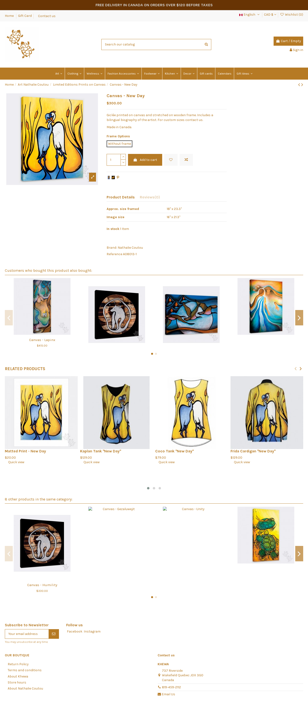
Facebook (74, 631)
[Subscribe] (54, 634)
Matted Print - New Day (25, 451)
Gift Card (25, 16)
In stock (113, 229)
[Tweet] (113, 178)
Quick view (14, 462)
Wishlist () (293, 15)
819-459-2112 (171, 687)
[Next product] (302, 85)
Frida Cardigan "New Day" (253, 451)
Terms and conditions (25, 670)
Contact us (47, 16)
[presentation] (295, 368)
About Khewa (18, 676)
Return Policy (18, 664)
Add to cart (148, 160)
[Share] (109, 178)
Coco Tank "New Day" (174, 451)
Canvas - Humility (42, 585)
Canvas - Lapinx (42, 340)
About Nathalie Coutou (25, 688)
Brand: (112, 248)
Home (9, 16)
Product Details (121, 197)
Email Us (168, 694)
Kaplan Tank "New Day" (100, 451)
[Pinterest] (118, 178)
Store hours (17, 682)
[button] (148, 488)
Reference (114, 254)
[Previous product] (299, 85)
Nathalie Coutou (130, 248)
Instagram (92, 631)
